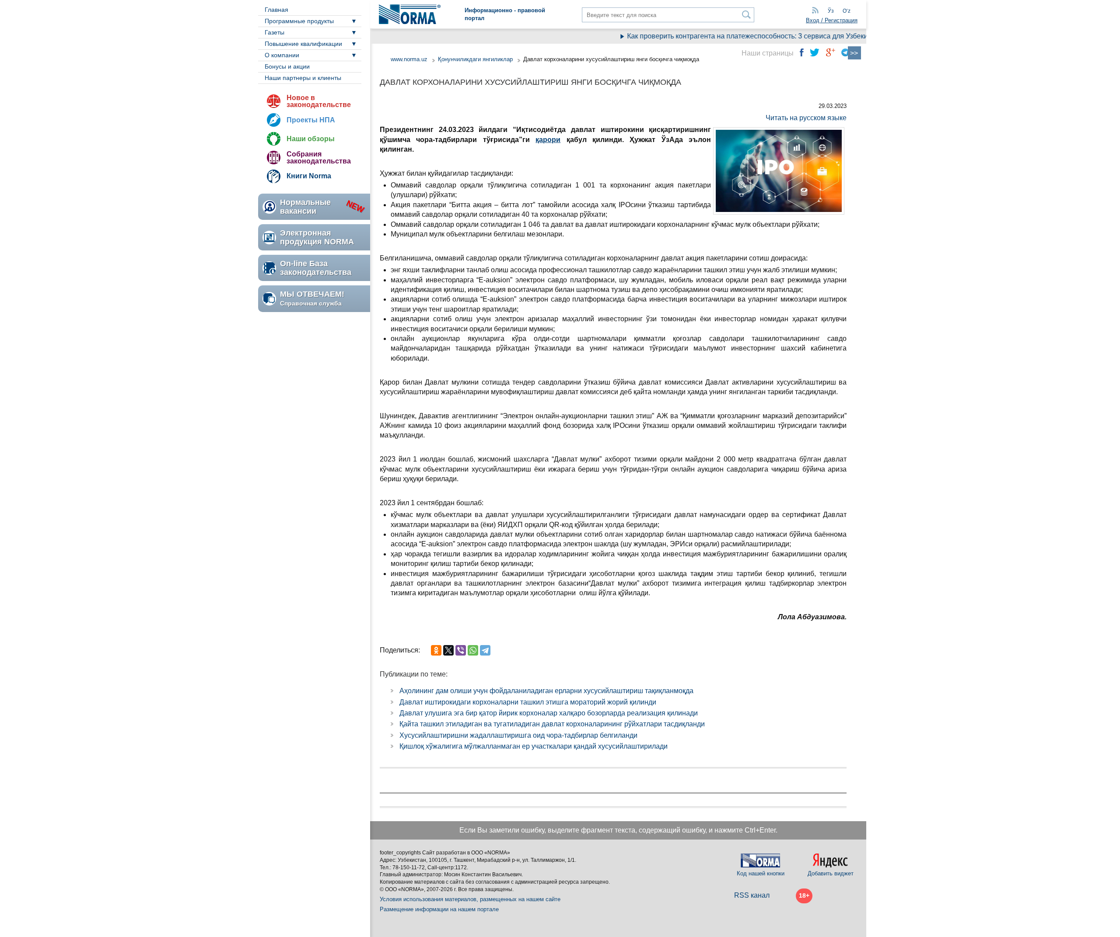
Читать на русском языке (806, 117)
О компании (282, 55)
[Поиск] (746, 14)
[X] (448, 650)
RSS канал (752, 895)
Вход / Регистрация (832, 20)
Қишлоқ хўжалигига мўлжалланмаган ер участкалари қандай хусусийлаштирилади (533, 746)
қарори (548, 139)
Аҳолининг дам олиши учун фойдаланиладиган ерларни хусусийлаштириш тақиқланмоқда (546, 690)
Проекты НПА (311, 120)
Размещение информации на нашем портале (439, 909)
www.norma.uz (409, 59)
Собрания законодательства (319, 157)
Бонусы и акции (287, 66)
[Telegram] (485, 650)
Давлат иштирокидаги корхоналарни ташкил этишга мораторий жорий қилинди (527, 702)
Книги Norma (309, 176)
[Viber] (460, 650)
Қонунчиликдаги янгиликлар (476, 59)
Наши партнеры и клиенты (303, 77)
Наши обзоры (311, 138)
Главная (276, 9)
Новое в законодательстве (319, 101)
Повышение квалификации (303, 43)
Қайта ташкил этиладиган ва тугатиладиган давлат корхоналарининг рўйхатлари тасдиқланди (552, 724)
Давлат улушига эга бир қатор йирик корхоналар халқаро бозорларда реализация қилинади (548, 713)
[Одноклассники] (436, 650)
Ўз (831, 11)
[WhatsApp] (473, 650)
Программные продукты (299, 20)
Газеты (274, 32)
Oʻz (846, 11)
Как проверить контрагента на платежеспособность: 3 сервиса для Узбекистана (742, 36)
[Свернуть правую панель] (854, 52)
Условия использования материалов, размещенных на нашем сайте (470, 899)
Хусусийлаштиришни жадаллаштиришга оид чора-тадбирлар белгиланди (518, 735)
